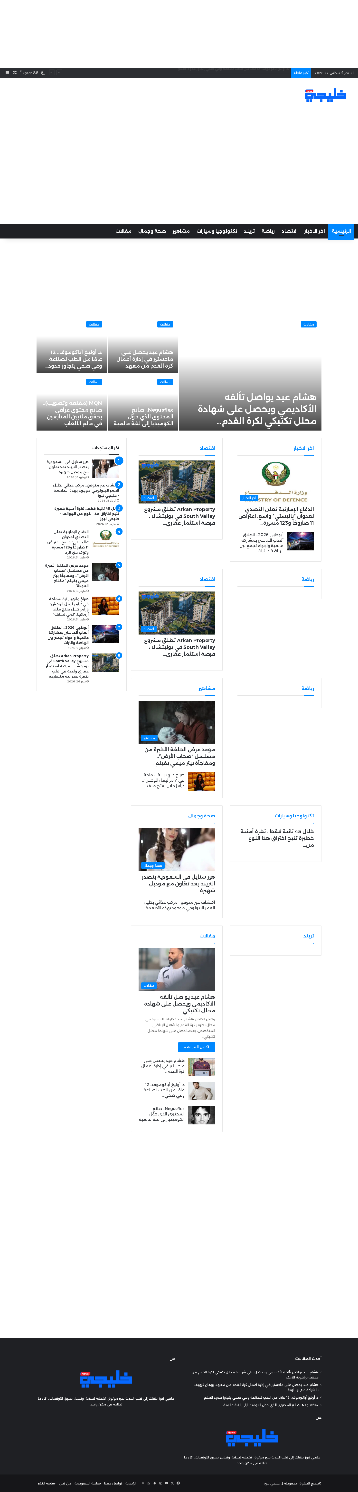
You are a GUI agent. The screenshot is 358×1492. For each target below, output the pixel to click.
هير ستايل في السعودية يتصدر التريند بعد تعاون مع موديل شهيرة (178, 883)
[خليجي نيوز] (325, 95)
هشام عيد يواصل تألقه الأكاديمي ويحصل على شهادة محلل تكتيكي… (179, 1004)
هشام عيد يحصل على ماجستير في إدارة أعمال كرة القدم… (163, 1066)
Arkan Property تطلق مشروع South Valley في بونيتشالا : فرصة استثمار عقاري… (179, 516)
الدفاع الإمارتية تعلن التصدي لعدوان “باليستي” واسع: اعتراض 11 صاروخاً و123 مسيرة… (276, 516)
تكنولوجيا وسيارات (217, 231)
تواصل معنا (113, 1483)
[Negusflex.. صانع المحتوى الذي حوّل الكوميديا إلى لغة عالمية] (143, 402)
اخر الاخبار (314, 231)
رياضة (268, 231)
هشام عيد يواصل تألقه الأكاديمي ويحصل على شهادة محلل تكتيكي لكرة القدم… (257, 409)
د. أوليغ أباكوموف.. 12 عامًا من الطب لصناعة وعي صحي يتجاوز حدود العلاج (261, 1397)
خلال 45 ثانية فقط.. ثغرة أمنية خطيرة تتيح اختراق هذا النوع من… (277, 838)
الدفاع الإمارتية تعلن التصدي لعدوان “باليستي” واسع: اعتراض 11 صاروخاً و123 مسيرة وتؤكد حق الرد (68, 542)
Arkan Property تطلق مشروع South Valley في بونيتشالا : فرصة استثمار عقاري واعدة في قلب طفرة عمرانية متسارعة (67, 666)
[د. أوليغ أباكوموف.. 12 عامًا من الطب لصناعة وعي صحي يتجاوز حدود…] (72, 344)
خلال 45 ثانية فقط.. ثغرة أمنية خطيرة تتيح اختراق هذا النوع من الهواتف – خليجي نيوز (86, 513)
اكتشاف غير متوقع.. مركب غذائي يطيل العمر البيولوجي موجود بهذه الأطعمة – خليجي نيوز (86, 490)
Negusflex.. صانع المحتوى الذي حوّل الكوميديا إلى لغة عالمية (242, 73)
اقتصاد (290, 231)
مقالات (123, 231)
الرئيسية (341, 231)
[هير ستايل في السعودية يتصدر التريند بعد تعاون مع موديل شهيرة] (105, 468)
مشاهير (181, 231)
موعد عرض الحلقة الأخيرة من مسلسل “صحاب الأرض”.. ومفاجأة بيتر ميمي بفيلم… (179, 756)
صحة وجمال (152, 231)
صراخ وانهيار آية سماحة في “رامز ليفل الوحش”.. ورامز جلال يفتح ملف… (163, 780)
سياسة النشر (47, 1483)
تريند (249, 231)
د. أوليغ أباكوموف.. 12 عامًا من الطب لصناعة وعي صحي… (164, 1090)
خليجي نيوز (272, 1483)
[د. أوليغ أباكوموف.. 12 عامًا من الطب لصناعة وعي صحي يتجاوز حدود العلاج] (201, 1091)
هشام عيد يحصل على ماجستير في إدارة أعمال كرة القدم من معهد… (144, 359)
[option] (179, 373)
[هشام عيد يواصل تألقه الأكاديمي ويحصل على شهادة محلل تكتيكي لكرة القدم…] (250, 373)
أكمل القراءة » (196, 1047)
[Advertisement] (179, 34)
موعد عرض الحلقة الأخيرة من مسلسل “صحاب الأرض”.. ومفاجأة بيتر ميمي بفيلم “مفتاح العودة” (67, 575)
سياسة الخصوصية (88, 1483)
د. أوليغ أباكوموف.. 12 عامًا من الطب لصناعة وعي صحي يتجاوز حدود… (73, 359)
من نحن (65, 1483)
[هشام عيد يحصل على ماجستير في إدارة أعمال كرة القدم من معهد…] (143, 344)
